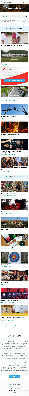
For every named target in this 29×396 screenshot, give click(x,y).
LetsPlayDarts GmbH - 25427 (7, 302)
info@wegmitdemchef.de (14, 388)
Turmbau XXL (4, 229)
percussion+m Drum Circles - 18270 (9, 320)
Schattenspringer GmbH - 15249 (8, 195)
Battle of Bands (5, 282)
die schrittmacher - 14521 (7, 47)
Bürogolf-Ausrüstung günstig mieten (10, 247)
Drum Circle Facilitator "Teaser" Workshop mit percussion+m (12, 318)
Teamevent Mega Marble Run (8, 193)
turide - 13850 (4, 64)
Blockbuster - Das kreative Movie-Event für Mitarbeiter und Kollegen (12, 152)
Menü (26, 2)
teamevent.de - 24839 (6, 266)
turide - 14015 (4, 118)
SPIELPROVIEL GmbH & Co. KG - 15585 (10, 249)
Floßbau (3, 63)
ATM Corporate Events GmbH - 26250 (9, 100)
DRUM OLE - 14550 (5, 171)
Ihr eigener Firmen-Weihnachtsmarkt (10, 134)
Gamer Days (4, 211)
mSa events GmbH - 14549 (7, 136)
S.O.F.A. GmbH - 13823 (6, 213)
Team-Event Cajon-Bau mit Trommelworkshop (13, 169)
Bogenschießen (5, 264)
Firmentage (4, 98)
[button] (14, 16)
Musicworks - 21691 (5, 284)
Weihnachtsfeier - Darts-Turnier (9, 300)
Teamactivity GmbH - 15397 (7, 231)
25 (19, 325)
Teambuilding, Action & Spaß (8, 116)
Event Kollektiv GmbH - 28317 (8, 154)
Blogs (14, 392)
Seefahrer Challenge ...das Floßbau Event (11, 45)
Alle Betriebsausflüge (14, 390)
